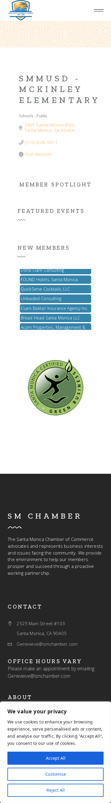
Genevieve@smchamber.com (39, 676)
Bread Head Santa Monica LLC (50, 316)
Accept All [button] (55, 758)
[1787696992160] (21, 10)
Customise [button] (55, 774)
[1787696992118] (55, 386)
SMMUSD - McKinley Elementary (59, 89)
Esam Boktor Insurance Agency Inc (54, 306)
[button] (98, 10)
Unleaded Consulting (41, 297)
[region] (55, 752)
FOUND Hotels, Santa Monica (49, 278)
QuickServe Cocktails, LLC (45, 287)
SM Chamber (45, 516)
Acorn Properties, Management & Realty (53, 328)
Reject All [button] (55, 790)
